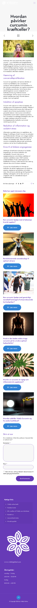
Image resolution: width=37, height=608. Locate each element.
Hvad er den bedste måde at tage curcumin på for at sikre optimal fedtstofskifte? (15, 340)
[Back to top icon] (18, 598)
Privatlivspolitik (12, 521)
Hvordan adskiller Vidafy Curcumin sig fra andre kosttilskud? (17, 419)
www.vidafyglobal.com (12, 562)
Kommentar (6, 443)
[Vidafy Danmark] (10, 2)
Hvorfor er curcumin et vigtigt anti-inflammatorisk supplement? (16, 380)
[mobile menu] (34, 2)
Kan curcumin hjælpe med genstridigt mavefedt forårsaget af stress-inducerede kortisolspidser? (18, 299)
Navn (5, 464)
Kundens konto (11, 508)
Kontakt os (10, 514)
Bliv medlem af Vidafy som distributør (18, 511)
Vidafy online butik (12, 504)
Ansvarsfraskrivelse (13, 518)
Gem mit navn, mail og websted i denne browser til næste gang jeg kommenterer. (18, 472)
